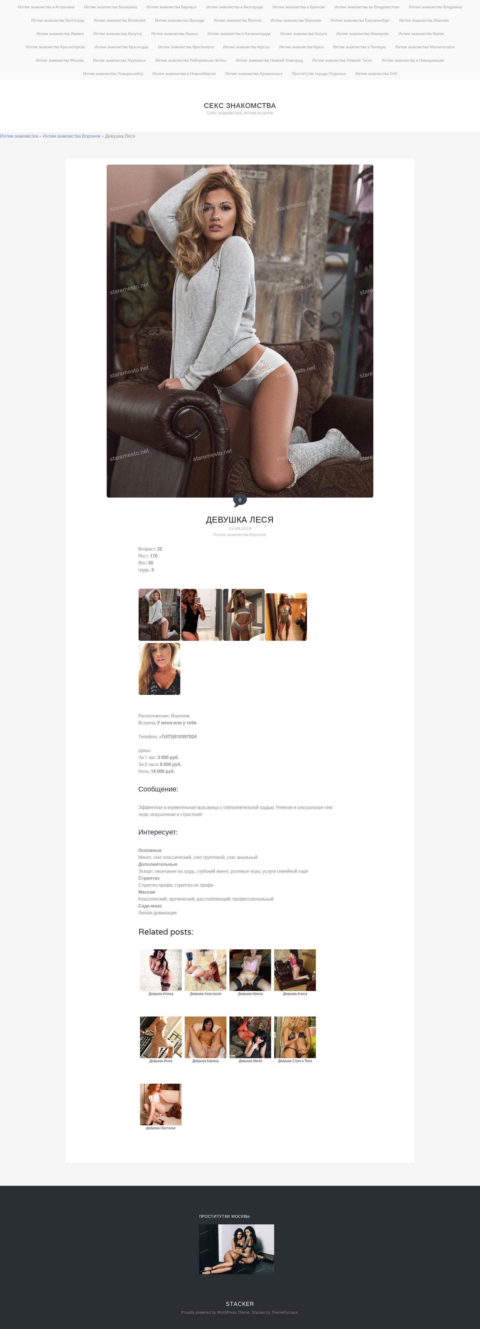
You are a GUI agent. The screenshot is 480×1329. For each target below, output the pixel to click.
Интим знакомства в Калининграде (239, 33)
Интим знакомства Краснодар (121, 46)
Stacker (240, 1304)
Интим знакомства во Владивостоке (366, 6)
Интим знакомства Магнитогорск (424, 46)
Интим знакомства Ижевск (60, 33)
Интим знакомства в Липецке (359, 46)
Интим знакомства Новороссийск (113, 73)
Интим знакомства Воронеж (296, 20)
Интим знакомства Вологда (179, 20)
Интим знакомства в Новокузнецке (413, 60)
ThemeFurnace (285, 1312)
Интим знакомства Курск (301, 46)
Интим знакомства (19, 136)
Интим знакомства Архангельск (253, 73)
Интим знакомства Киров (421, 33)
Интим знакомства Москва (60, 60)
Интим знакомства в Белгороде (234, 6)
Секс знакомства (240, 105)
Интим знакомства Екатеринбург (360, 20)
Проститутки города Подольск (319, 73)
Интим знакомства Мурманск (119, 60)
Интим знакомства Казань (174, 33)
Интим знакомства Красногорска (55, 46)
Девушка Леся (240, 519)
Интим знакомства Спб (376, 73)
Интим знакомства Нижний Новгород (269, 60)
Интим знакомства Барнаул (172, 6)
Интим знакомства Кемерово (362, 33)
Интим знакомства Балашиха (110, 6)
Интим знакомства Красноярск (186, 46)
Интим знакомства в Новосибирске (184, 73)
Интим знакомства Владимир (435, 6)
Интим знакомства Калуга (303, 33)
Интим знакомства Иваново (424, 20)
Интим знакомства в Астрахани (46, 6)
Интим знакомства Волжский (120, 20)
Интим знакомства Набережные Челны (190, 60)
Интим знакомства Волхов (237, 20)
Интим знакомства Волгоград (57, 20)
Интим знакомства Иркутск (117, 33)
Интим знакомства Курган (246, 46)
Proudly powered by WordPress (209, 1312)
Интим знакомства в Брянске (298, 6)
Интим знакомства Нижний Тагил (342, 60)
